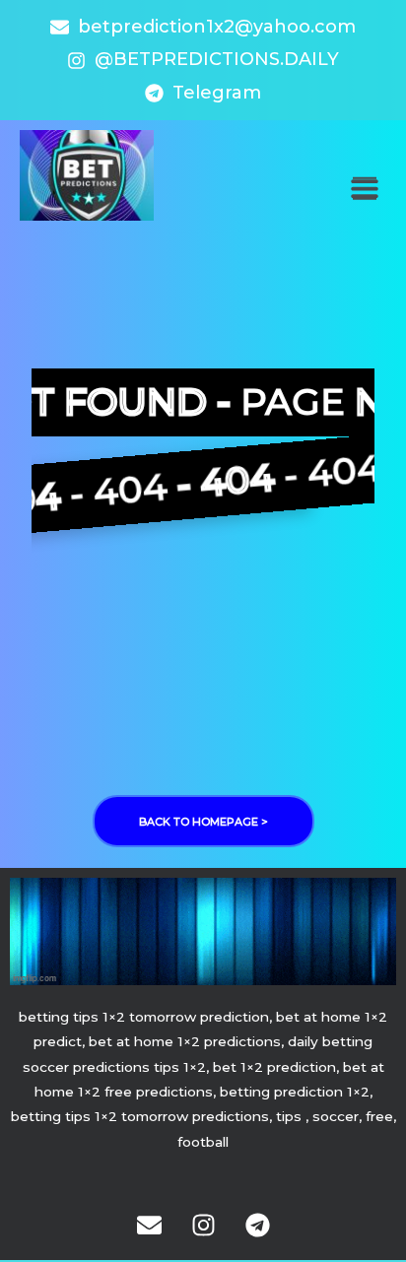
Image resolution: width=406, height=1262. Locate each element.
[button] (364, 188)
